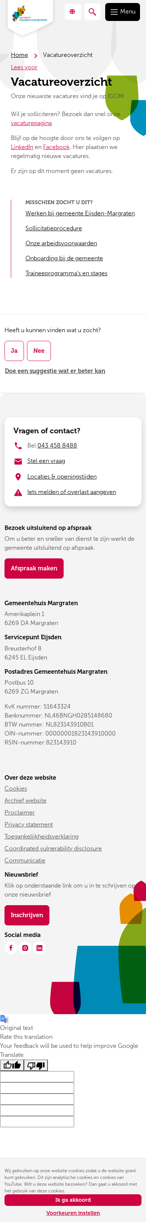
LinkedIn (22, 147)
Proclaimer (19, 812)
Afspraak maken (34, 568)
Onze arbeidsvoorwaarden (61, 243)
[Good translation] (12, 1065)
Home (19, 54)
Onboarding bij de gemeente (64, 258)
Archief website (25, 800)
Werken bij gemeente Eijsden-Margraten (80, 213)
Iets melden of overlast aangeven (71, 491)
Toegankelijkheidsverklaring (41, 836)
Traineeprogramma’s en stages (66, 273)
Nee (39, 350)
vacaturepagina (31, 123)
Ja (14, 350)
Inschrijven (30, 915)
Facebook (56, 147)
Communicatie (24, 860)
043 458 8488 (57, 445)
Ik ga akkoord (73, 1200)
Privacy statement (28, 824)
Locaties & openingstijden (62, 476)
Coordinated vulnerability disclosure (53, 848)
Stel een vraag (46, 460)
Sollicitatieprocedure (53, 228)
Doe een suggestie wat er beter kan (55, 371)
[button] (73, 12)
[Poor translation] (36, 1065)
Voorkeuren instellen (73, 1213)
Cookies (15, 788)
